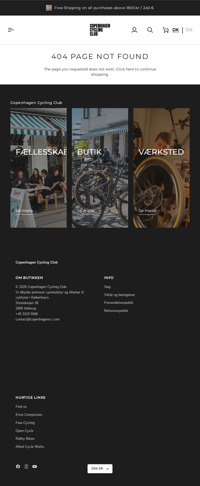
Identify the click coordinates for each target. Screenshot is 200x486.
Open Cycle (24, 431)
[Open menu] (15, 30)
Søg (107, 287)
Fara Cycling (25, 423)
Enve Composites (29, 415)
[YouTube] (34, 466)
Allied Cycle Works (30, 447)
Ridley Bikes (25, 439)
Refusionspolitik (116, 311)
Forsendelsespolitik (118, 303)
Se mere (24, 210)
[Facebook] (18, 466)
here (130, 69)
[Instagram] (26, 466)
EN (189, 29)
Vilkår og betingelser (119, 295)
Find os (21, 407)
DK (175, 29)
